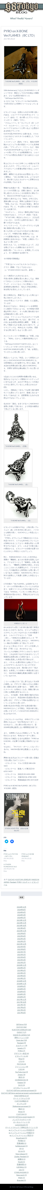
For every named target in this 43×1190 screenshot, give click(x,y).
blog (11, 23)
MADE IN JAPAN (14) (21, 1035)
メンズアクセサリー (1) (21, 1119)
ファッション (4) (21, 1067)
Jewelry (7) (21, 1048)
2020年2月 (21, 968)
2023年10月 (21, 925)
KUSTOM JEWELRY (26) (21, 1030)
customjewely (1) (21, 1125)
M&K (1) (21, 1178)
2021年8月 (21, 949)
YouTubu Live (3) (21, 1072)
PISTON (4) (21, 1064)
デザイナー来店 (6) (21, 1053)
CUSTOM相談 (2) (21, 1101)
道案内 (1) (21, 1159)
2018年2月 (21, 997)
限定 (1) (21, 1109)
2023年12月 (21, 920)
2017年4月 (21, 1013)
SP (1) (21, 1149)
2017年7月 (21, 1005)
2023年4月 (21, 928)
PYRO (19, 882)
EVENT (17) (21, 1032)
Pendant (13, 882)
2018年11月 (21, 984)
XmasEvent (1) (21, 1138)
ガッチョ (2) (21, 1104)
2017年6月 (21, 1007)
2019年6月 (21, 970)
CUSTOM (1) (21, 1114)
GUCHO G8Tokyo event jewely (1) (21, 1117)
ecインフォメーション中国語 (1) (21, 1133)
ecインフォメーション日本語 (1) (21, 1130)
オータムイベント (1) (21, 1122)
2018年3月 (21, 994)
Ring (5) (21, 1059)
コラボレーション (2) (21, 1088)
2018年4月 (21, 991)
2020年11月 (21, 965)
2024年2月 (21, 918)
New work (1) (21, 1175)
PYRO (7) (21, 1051)
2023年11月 (21, 923)
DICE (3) (21, 1085)
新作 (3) (21, 1077)
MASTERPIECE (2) (21, 1096)
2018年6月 (21, 986)
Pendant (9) (21, 1043)
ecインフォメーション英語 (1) (21, 1135)
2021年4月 (21, 957)
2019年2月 (21, 978)
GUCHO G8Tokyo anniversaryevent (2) (21, 1090)
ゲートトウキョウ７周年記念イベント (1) (21, 1127)
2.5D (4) (21, 1069)
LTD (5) (21, 1061)
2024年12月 (21, 907)
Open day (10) (21, 1040)
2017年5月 (21, 1010)
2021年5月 (21, 954)
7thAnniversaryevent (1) (21, 1106)
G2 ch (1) (21, 1151)
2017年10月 (21, 1002)
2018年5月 (21, 989)
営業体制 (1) (21, 1143)
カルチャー (26, 882)
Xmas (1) (21, 1112)
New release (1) (21, 1154)
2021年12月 (21, 944)
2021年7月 (21, 952)
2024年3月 (21, 915)
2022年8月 (21, 933)
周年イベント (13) (21, 1038)
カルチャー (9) (21, 1045)
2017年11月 (21, 999)
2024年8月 (21, 910)
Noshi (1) (21, 1162)
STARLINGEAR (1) (21, 1172)
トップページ (5, 23)
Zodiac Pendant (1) (21, 1156)
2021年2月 (21, 962)
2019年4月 (21, 976)
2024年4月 (21, 912)
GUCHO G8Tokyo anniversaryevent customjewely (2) (21, 1093)
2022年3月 (21, 939)
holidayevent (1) (21, 1146)
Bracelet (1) (21, 1180)
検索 (21, 897)
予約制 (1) (21, 1141)
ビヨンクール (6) (21, 1056)
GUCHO (11, 879)
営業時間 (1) (21, 1164)
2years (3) (21, 1075)
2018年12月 (21, 981)
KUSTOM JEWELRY (23, 879)
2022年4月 (21, 936)
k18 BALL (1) (21, 1167)
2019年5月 (21, 973)
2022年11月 (21, 931)
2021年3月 (21, 960)
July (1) (21, 1170)
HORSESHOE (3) (21, 1080)
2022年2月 (21, 941)
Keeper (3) (21, 1082)
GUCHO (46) (21, 1027)
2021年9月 (21, 947)
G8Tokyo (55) (21, 1024)
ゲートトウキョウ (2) (21, 1098)
